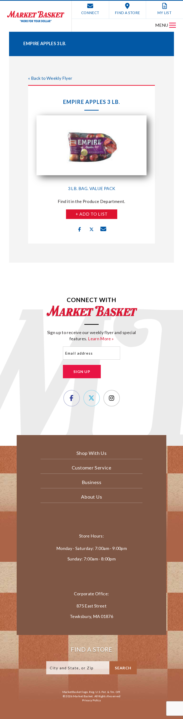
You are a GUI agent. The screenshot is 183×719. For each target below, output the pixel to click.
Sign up (81, 371)
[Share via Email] (103, 229)
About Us (91, 497)
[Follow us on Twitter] (91, 398)
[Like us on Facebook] (71, 398)
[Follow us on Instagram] (111, 398)
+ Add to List (92, 214)
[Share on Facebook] (80, 229)
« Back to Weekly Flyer (50, 78)
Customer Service (91, 467)
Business (91, 482)
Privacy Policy (91, 700)
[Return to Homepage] (35, 16)
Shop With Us (91, 453)
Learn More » (101, 338)
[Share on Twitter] (91, 229)
